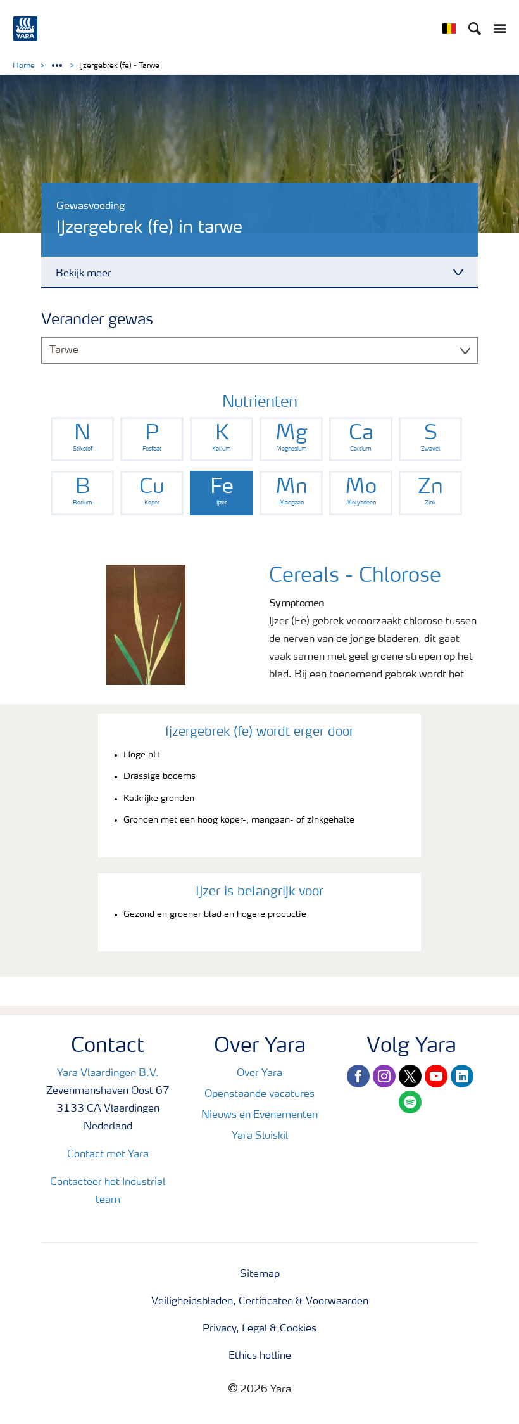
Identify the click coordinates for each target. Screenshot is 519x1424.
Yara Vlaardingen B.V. (108, 1073)
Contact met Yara (108, 1155)
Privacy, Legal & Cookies (259, 1329)
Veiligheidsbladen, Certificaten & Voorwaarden (259, 1302)
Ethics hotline (259, 1356)
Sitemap (260, 1274)
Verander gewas (97, 320)
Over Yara (259, 1073)
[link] (82, 439)
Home (24, 66)
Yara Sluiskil (260, 1136)
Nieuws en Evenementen (259, 1115)
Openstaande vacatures (259, 1094)
